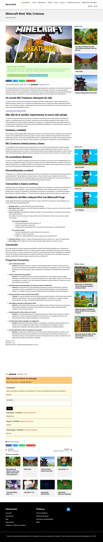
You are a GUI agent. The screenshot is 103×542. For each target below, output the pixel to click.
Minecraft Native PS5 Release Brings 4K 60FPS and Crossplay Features (85, 311)
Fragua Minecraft (22, 203)
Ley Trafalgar (79, 210)
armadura (15, 309)
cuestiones (37, 337)
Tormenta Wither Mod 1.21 (11, 493)
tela (63, 153)
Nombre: (8, 394)
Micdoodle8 (11, 4)
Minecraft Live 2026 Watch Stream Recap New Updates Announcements (84, 286)
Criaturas (10, 88)
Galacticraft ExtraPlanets (45, 493)
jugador (25, 174)
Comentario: (9, 400)
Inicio (7, 17)
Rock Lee (78, 188)
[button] (9, 81)
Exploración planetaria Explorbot (64, 493)
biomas (23, 162)
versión (22, 289)
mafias (18, 267)
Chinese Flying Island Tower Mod (46, 470)
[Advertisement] (39, 360)
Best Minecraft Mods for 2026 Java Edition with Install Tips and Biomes (12, 471)
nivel (29, 147)
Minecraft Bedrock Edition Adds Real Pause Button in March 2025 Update (85, 335)
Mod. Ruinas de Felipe (19, 111)
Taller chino (27, 469)
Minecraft (8, 103)
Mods (17, 442)
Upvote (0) (26, 412)
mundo (51, 90)
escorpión (47, 149)
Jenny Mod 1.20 (29, 492)
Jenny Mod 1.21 (63, 469)
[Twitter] (68, 509)
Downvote (33, 412)
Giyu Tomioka (79, 167)
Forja (32, 206)
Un (6, 118)
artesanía (58, 307)
